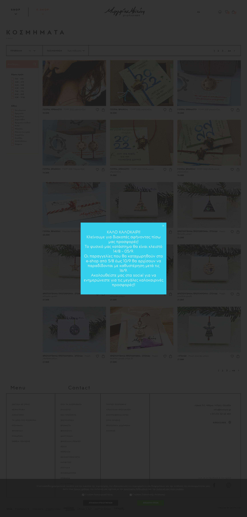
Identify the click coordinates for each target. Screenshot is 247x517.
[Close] (163, 226)
